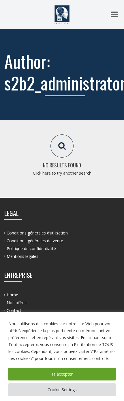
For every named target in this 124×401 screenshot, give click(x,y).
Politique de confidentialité (31, 248)
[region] (62, 356)
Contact (14, 310)
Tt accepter (62, 374)
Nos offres (17, 302)
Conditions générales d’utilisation (37, 233)
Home (12, 294)
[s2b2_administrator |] (62, 14)
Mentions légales (22, 256)
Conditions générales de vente (35, 240)
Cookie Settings (62, 389)
